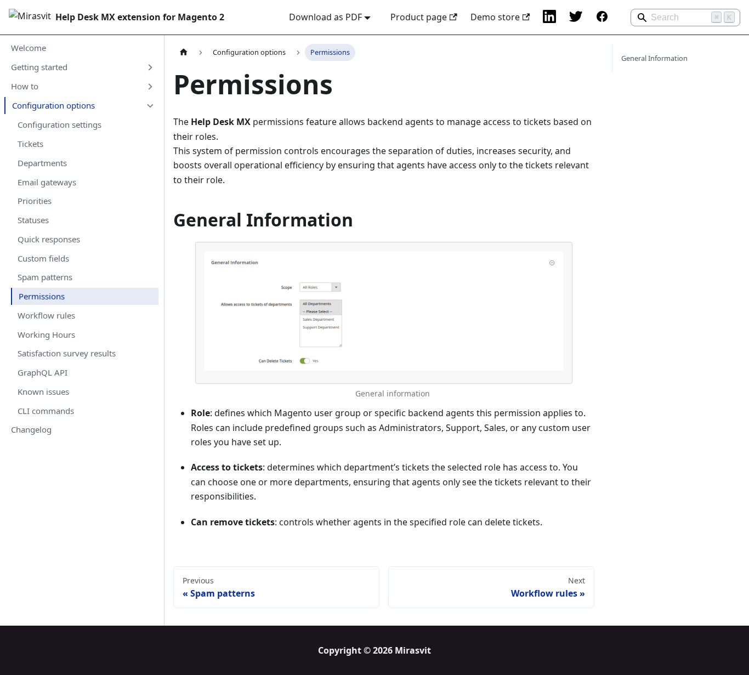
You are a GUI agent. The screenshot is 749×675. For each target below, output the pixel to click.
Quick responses (49, 239)
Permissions (42, 296)
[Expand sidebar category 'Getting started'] (150, 67)
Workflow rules (46, 315)
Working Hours (46, 334)
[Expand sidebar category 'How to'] (150, 87)
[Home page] (183, 52)
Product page (418, 17)
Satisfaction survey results (67, 353)
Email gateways (47, 182)
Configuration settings (59, 124)
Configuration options (53, 105)
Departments (42, 162)
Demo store (495, 17)
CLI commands (46, 410)
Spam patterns (45, 276)
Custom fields (43, 258)
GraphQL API (42, 372)
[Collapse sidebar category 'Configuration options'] (150, 106)
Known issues (43, 391)
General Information (654, 58)
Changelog (31, 429)
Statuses (33, 219)
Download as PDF (325, 17)
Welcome (28, 47)
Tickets (30, 143)
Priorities (35, 200)
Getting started (39, 66)
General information (392, 393)
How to (24, 86)
